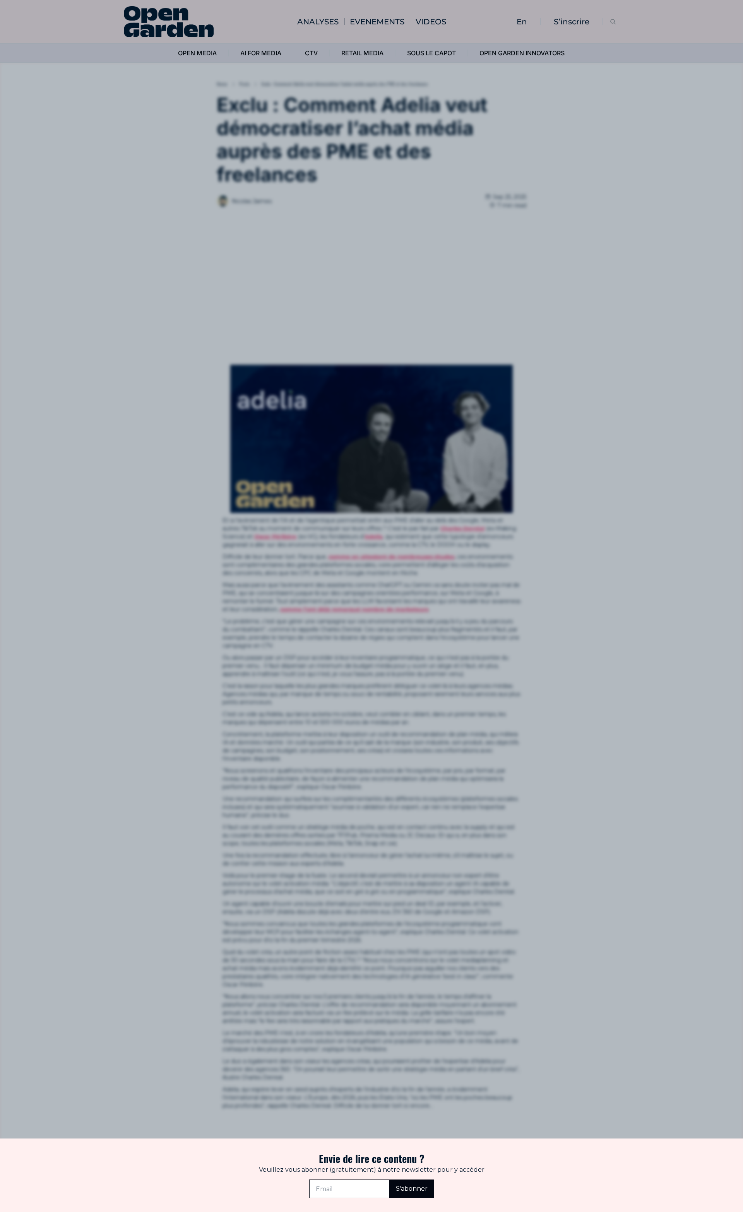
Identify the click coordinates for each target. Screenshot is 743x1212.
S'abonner (412, 1188)
